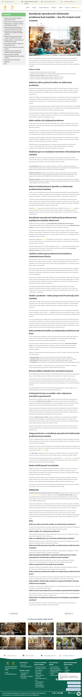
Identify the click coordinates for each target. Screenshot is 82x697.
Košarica (73, 7)
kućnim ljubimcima (34, 495)
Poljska (66, 672)
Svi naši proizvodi (54, 667)
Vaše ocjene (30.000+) (26, 666)
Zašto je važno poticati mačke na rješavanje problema (12, 18)
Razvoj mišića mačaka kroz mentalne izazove (14, 48)
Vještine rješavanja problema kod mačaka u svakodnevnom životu (13, 37)
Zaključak (6, 61)
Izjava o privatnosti (55, 668)
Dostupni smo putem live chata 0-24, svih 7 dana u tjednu (40, 668)
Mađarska (67, 670)
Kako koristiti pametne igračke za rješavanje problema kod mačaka (13, 28)
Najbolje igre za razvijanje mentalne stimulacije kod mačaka (13, 24)
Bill (30, 453)
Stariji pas (53, 7)
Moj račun (67, 7)
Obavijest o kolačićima (55, 670)
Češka (66, 667)
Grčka (66, 668)
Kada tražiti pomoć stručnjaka (12, 59)
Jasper (63, 458)
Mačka (60, 7)
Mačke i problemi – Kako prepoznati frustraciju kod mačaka (13, 40)
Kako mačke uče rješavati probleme (13, 21)
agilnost (43, 450)
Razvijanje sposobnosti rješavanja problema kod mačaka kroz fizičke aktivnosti (13, 32)
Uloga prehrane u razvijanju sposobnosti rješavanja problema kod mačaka (14, 56)
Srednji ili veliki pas (44, 7)
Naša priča (23, 665)
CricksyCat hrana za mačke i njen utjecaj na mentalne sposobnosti (12, 51)
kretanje (44, 239)
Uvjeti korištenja (54, 672)
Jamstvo (52, 673)
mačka (41, 23)
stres (60, 246)
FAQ (5, 63)
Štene (27, 7)
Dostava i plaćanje (54, 675)
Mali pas (34, 7)
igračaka (36, 208)
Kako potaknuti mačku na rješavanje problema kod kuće (13, 44)
